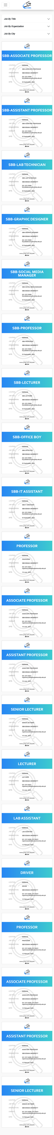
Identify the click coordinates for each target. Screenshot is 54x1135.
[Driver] (27, 883)
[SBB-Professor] (27, 339)
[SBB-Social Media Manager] (27, 284)
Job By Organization (14, 26)
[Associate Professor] (27, 611)
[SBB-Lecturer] (27, 393)
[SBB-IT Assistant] (27, 502)
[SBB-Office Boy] (27, 448)
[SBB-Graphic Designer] (27, 230)
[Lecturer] (27, 775)
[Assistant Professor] (27, 666)
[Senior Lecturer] (27, 720)
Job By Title (10, 19)
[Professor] (27, 557)
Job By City (9, 33)
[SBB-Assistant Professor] (27, 121)
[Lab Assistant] (27, 829)
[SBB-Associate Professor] (27, 66)
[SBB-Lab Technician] (27, 175)
